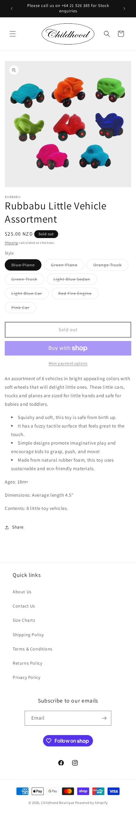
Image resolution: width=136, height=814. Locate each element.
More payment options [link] (68, 363)
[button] (13, 34)
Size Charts (24, 620)
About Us (22, 592)
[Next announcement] (124, 8)
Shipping (11, 243)
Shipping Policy (28, 634)
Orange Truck (110, 266)
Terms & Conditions (33, 649)
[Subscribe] (104, 718)
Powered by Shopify (91, 802)
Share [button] (18, 527)
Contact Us (24, 606)
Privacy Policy (26, 677)
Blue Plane (26, 266)
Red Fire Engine (78, 294)
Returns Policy (27, 663)
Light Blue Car (30, 294)
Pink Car (23, 308)
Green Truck (27, 280)
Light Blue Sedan (75, 280)
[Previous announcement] (12, 8)
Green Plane (67, 266)
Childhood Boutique (57, 802)
